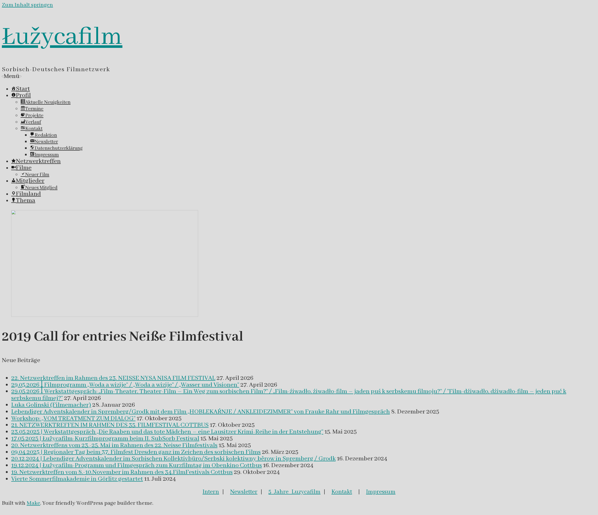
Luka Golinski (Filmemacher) (51, 405)
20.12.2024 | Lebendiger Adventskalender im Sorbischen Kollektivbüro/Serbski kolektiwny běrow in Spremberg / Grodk (173, 459)
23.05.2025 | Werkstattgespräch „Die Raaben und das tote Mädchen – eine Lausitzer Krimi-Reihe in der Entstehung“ (167, 432)
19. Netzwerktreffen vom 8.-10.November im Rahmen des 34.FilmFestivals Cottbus (122, 472)
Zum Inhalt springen (27, 5)
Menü (11, 76)
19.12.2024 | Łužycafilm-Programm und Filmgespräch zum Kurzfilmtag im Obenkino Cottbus (136, 465)
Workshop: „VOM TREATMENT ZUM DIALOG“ (73, 419)
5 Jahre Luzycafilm (294, 492)
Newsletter (243, 492)
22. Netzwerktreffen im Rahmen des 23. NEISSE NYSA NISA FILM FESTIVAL (113, 378)
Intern (211, 492)
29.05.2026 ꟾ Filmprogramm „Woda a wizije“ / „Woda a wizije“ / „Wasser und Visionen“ (125, 385)
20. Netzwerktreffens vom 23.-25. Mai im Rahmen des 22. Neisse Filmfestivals (114, 445)
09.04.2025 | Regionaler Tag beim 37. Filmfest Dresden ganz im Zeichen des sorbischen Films (136, 452)
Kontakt (341, 492)
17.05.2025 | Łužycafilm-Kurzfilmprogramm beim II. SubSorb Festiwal (105, 439)
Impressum (380, 492)
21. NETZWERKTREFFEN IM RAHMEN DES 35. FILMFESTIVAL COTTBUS (110, 425)
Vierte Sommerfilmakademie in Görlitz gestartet (77, 479)
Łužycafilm (62, 37)
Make (33, 503)
